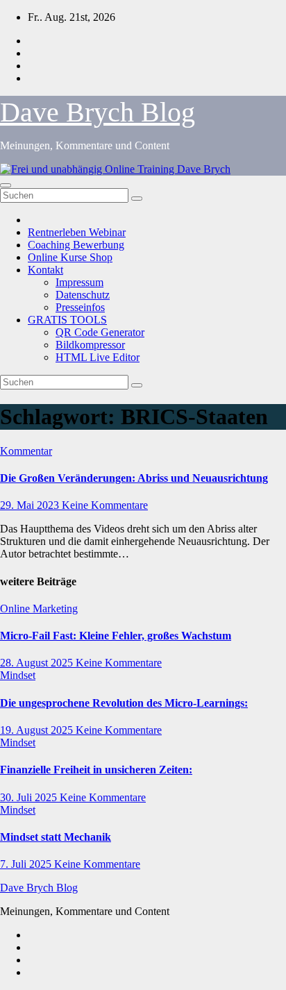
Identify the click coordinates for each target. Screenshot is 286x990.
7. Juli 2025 (27, 864)
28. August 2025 (38, 663)
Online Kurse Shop (70, 257)
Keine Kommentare (105, 505)
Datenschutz (83, 295)
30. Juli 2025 (30, 797)
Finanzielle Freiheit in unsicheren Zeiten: (96, 769)
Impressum (79, 282)
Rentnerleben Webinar (77, 232)
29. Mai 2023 (31, 505)
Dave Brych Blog (97, 112)
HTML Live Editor (98, 357)
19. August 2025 (38, 730)
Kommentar (26, 451)
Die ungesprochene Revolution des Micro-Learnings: (124, 703)
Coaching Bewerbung (76, 245)
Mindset (17, 675)
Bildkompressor (90, 345)
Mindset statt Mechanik (55, 837)
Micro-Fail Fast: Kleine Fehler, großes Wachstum (115, 635)
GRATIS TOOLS (67, 320)
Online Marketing (39, 608)
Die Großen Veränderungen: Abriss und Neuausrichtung (134, 478)
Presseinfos (80, 307)
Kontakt (45, 270)
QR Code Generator (100, 332)
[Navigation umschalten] (5, 185)
